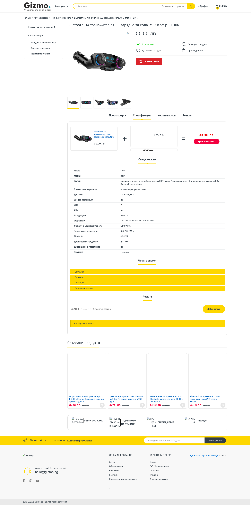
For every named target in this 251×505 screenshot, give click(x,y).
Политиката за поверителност (123, 479)
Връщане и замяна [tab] (84, 288)
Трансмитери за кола (61, 18)
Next (130, 102)
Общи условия (116, 466)
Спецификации (142, 115)
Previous (68, 102)
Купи (102, 405)
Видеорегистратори (40, 48)
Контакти (113, 475)
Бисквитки (114, 470)
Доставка (154, 470)
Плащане (154, 475)
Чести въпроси (167, 115)
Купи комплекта (206, 141)
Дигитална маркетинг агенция (204, 455)
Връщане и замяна (159, 479)
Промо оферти (117, 115)
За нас (112, 462)
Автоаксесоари (41, 18)
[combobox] (116, 6)
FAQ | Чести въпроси (159, 466)
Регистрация (215, 440)
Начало (27, 18)
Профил (204, 6)
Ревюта (187, 115)
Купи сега (152, 61)
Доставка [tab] (79, 272)
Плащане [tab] (79, 277)
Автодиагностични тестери (43, 42)
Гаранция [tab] (79, 282)
